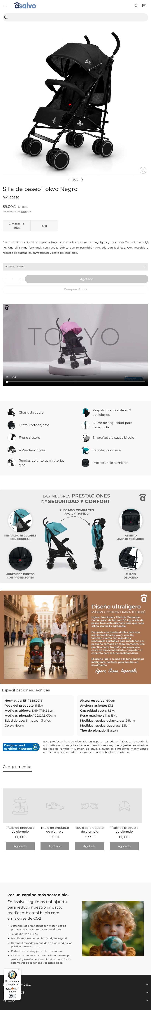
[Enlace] (25, 5)
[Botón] (82, 180)
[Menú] (18, 970)
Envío (23, 211)
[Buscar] (6, 17)
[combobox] (75, 17)
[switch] (12, 996)
